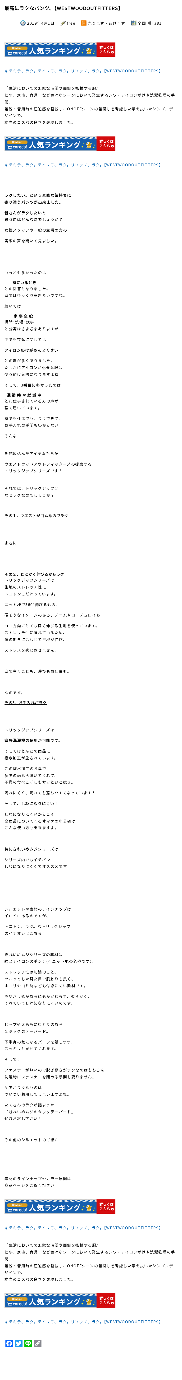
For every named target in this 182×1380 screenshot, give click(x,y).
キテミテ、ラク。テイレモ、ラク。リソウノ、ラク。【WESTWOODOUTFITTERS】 (84, 71)
